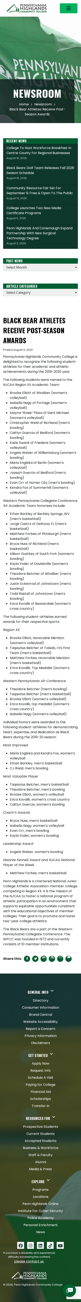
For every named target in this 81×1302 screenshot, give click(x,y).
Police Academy (40, 1218)
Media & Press (40, 1169)
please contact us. (29, 1261)
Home (24, 104)
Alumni (40, 1162)
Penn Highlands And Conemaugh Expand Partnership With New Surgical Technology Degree (39, 235)
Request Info (40, 1070)
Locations (40, 1196)
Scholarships (40, 1098)
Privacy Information (41, 1035)
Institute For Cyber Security (40, 1210)
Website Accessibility (40, 1021)
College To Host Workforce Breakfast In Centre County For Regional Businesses (38, 153)
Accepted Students (40, 1140)
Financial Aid (41, 1091)
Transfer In (40, 1105)
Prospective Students (40, 1126)
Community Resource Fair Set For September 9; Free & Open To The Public (39, 193)
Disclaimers (40, 1042)
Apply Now (40, 1063)
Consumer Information (40, 1007)
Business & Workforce (40, 1147)
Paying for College (40, 1084)
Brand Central (40, 1014)
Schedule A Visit (40, 1077)
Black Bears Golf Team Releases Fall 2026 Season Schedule (40, 172)
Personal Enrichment (40, 1225)
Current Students (40, 1133)
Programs (40, 1189)
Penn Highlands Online (40, 1203)
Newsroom (43, 104)
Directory (40, 1000)
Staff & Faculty (40, 1155)
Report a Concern (40, 1028)
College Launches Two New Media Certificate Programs (33, 213)
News (40, 1232)
